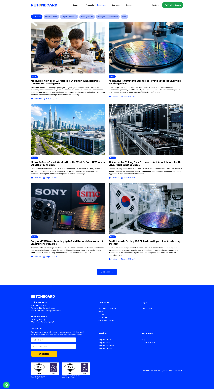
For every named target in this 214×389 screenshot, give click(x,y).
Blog (143, 339)
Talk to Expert (174, 5)
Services (76, 5)
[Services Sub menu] (82, 5)
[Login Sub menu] (158, 5)
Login (154, 5)
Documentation (148, 342)
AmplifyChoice (105, 339)
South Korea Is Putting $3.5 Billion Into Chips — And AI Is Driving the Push (144, 242)
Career (101, 314)
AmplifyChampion (106, 348)
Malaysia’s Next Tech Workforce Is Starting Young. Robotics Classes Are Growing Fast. (65, 82)
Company (116, 5)
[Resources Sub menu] (107, 5)
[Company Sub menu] (122, 5)
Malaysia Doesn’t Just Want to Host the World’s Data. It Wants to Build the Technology (68, 163)
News (101, 311)
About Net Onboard (107, 308)
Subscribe (44, 353)
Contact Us (103, 317)
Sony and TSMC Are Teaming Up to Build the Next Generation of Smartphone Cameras (67, 242)
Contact (129, 5)
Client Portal (147, 308)
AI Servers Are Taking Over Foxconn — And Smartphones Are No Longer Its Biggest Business (145, 163)
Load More (105, 272)
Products (90, 5)
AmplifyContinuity (106, 345)
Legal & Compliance (107, 320)
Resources (101, 5)
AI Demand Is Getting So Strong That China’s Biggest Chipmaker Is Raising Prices (145, 82)
